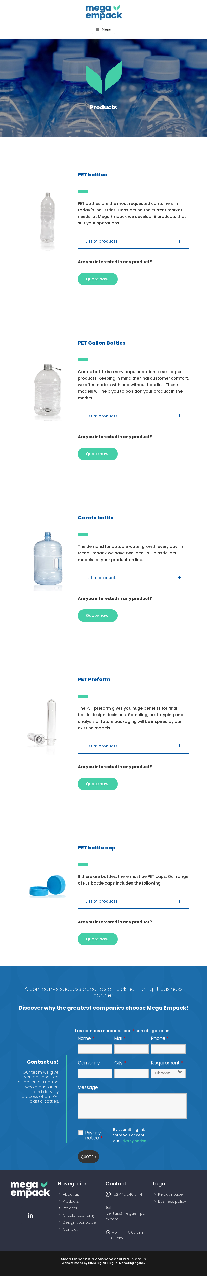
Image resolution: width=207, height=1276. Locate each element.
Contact (70, 1229)
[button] (133, 241)
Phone (160, 1038)
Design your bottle (79, 1222)
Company (89, 1063)
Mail (120, 1038)
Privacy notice (94, 1135)
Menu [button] (106, 29)
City (120, 1063)
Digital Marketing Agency (127, 1263)
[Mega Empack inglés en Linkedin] (30, 1215)
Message (88, 1087)
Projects (70, 1208)
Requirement (167, 1063)
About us (71, 1194)
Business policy (172, 1201)
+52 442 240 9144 (127, 1194)
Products (71, 1201)
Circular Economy (79, 1215)
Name (86, 1038)
